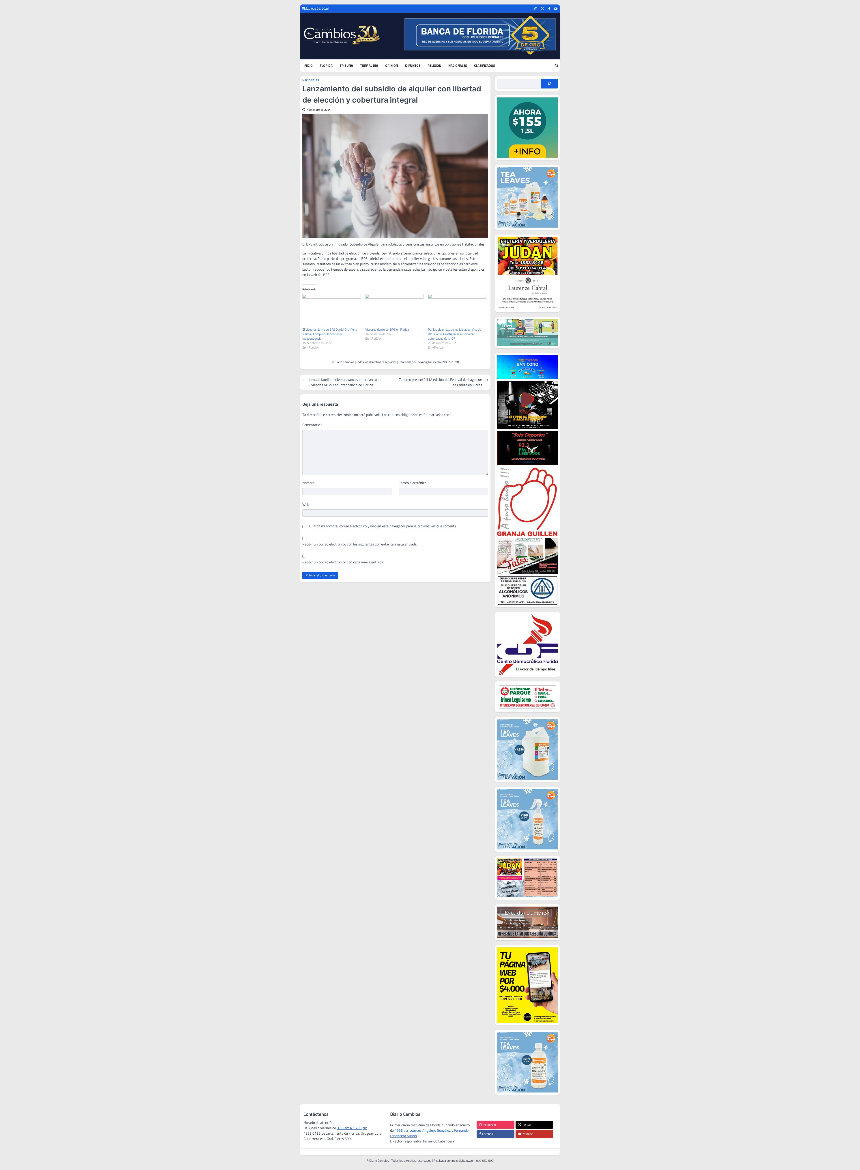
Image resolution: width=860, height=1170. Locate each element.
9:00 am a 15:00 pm (352, 1128)
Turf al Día (369, 65)
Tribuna (346, 65)
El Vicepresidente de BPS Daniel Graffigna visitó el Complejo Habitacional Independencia (329, 334)
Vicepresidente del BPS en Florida (387, 329)
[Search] (556, 65)
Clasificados (484, 65)
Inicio (308, 65)
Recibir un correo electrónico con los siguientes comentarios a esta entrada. (359, 544)
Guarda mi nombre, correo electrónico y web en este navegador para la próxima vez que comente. (383, 526)
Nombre (308, 482)
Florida (326, 65)
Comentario (312, 424)
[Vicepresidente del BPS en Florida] (394, 311)
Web (305, 504)
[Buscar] (549, 83)
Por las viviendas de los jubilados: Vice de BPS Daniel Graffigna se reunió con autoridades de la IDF (454, 334)
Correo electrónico (412, 482)
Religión (434, 65)
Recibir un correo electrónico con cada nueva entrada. (343, 562)
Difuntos (412, 65)
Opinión (391, 65)
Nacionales (457, 65)
